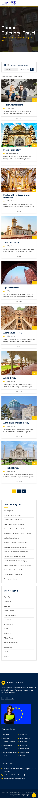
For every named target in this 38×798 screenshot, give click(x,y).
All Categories (8, 511)
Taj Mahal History (11, 468)
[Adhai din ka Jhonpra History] (19, 408)
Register (6, 656)
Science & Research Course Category (16, 552)
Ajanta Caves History (12, 333)
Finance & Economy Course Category (16, 542)
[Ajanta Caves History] (19, 318)
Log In (6, 652)
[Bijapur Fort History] (19, 135)
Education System (10, 615)
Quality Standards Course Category (15, 561)
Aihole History (9, 378)
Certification (8, 629)
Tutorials (7, 606)
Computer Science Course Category (15, 547)
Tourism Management (13, 105)
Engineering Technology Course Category (17, 533)
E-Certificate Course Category (14, 524)
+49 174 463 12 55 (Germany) (14, 775)
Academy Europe (23, 795)
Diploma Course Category (12, 515)
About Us (7, 597)
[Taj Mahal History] (19, 453)
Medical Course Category (12, 538)
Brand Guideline (9, 611)
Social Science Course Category (14, 556)
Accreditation (8, 624)
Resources (7, 620)
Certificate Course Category (13, 520)
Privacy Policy (8, 638)
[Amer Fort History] (19, 228)
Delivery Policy (8, 647)
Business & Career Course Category (15, 529)
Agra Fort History (11, 288)
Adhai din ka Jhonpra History (16, 423)
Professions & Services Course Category (17, 565)
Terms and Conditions (11, 642)
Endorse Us (7, 633)
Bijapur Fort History (12, 150)
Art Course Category (10, 579)
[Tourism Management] (19, 90)
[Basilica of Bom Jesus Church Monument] (19, 180)
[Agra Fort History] (19, 273)
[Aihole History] (19, 363)
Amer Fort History (11, 243)
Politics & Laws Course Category (14, 570)
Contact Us (7, 601)
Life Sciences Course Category (14, 574)
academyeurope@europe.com (14, 779)
